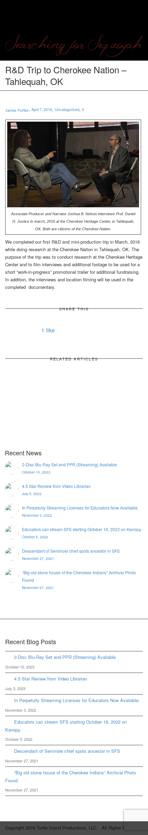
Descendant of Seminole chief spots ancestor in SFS (67, 751)
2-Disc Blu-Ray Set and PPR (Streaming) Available (65, 657)
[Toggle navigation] (135, 14)
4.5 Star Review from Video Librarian (50, 678)
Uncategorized (67, 109)
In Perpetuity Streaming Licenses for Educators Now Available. (77, 700)
